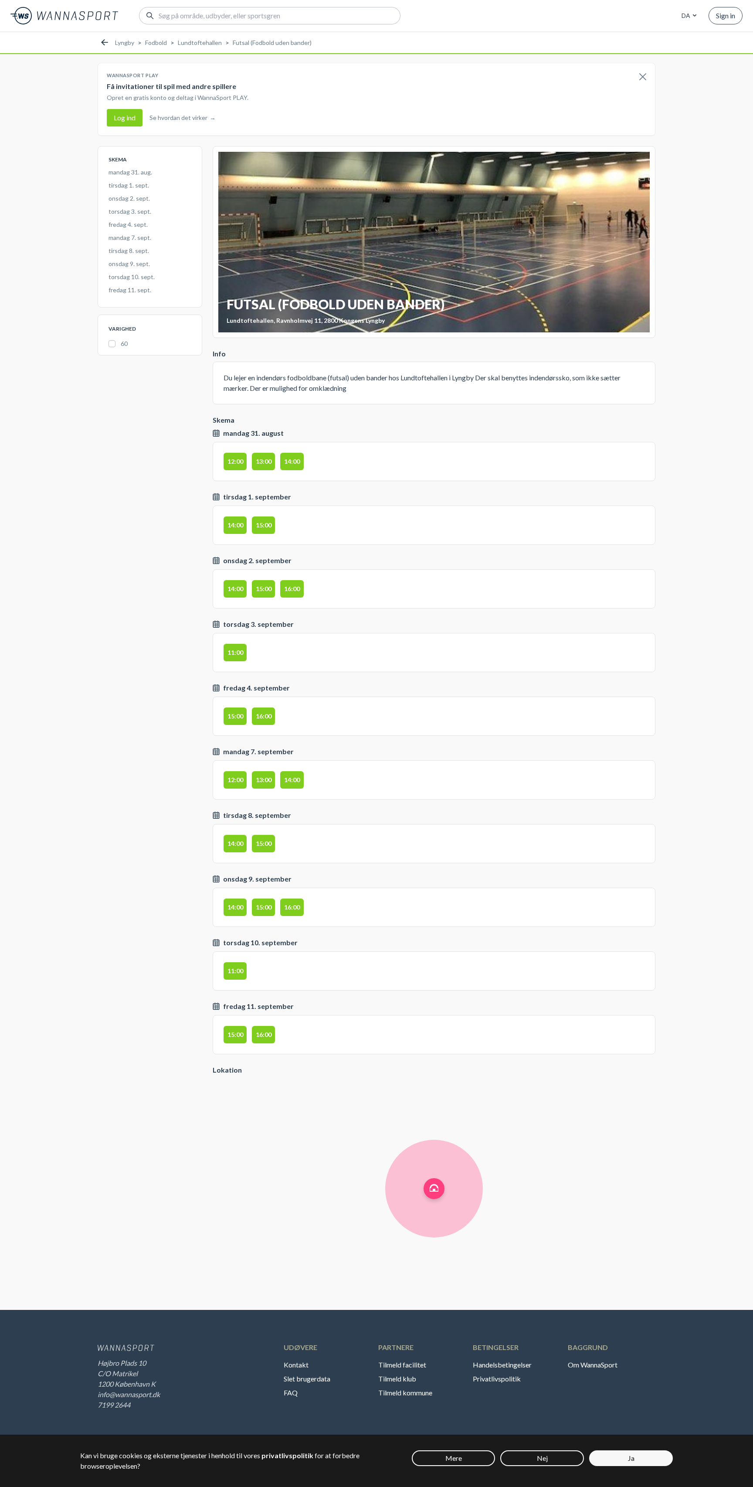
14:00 (292, 461)
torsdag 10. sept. (132, 276)
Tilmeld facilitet (402, 1365)
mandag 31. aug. (130, 172)
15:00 (263, 525)
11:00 (235, 652)
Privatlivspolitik (497, 1378)
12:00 (235, 461)
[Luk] (643, 77)
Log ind (125, 117)
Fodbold (156, 42)
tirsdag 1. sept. (129, 185)
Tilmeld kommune (405, 1392)
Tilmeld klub (397, 1378)
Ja (631, 1458)
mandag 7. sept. (130, 237)
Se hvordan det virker (182, 117)
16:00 (292, 588)
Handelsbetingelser (502, 1365)
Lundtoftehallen (200, 42)
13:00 (263, 461)
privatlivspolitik (287, 1455)
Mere (453, 1458)
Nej (542, 1458)
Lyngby (124, 42)
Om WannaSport (592, 1365)
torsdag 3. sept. (130, 211)
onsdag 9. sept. (129, 263)
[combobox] (688, 15)
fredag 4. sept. (128, 224)
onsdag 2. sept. (129, 198)
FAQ (291, 1392)
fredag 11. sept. (130, 290)
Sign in (725, 15)
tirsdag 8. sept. (129, 250)
